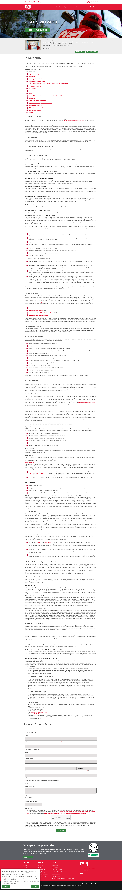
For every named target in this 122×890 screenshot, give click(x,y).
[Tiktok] (40, 2)
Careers (86, 7)
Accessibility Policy (56, 874)
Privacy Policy (55, 867)
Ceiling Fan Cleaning (42, 876)
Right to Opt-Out (29, 462)
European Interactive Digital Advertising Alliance (41, 312)
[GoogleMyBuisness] (25, 2)
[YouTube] (34, 2)
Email (57, 778)
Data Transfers (32, 88)
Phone (27, 778)
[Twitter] (36, 2)
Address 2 (27, 765)
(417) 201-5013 (93, 2)
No (27, 783)
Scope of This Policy (34, 74)
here (39, 542)
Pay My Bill (79, 51)
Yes (28, 782)
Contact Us (70, 7)
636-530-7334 (37, 713)
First (26, 742)
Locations (78, 7)
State (78, 771)
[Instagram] (30, 2)
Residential (29, 797)
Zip (88, 771)
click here (31, 473)
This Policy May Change (35, 110)
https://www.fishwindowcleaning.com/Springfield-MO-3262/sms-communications (65, 813)
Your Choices (32, 98)
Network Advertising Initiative (36, 308)
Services (50, 7)
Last (62, 742)
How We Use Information (35, 86)
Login (81, 873)
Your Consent (32, 76)
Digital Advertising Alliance (36, 310)
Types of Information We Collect (37, 81)
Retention (31, 93)
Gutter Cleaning (41, 869)
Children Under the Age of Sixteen (37, 108)
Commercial (40, 865)
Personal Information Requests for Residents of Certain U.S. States (46, 95)
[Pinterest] (38, 2)
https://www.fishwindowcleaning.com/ (74, 120)
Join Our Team (91, 51)
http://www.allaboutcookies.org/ (33, 302)
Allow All (6, 886)
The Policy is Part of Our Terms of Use (38, 79)
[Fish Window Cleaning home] (28, 7)
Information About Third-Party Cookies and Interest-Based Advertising (50, 83)
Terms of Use (40, 149)
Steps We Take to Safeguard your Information (40, 103)
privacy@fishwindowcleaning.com (86, 402)
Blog (65, 7)
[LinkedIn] (32, 2)
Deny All (35, 886)
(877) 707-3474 (40, 473)
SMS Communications (57, 869)
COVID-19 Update (56, 876)
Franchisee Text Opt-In (57, 872)
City (26, 771)
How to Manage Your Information (37, 100)
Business (29, 799)
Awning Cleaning (41, 872)
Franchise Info (93, 7)
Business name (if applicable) (32, 749)
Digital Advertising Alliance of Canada (38, 315)
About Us (58, 7)
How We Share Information (36, 105)
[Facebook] (27, 2)
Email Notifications (33, 91)
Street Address (29, 758)
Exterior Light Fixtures (42, 874)
